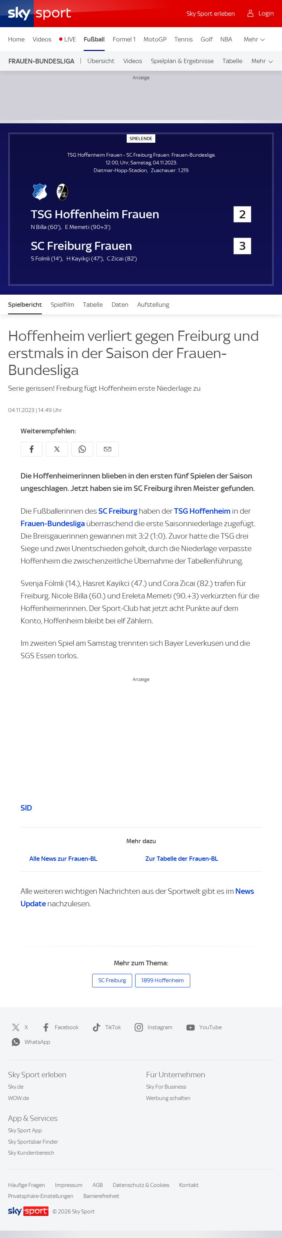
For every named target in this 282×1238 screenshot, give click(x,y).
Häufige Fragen (26, 1185)
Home (16, 39)
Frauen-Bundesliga (41, 61)
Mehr (251, 39)
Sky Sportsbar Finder (33, 1142)
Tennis (183, 39)
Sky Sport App (25, 1130)
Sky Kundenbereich (31, 1153)
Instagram (160, 1027)
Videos (42, 39)
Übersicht (101, 61)
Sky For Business (166, 1087)
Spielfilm (62, 304)
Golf (207, 39)
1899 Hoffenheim (162, 980)
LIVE (70, 39)
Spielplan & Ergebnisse (182, 61)
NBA (226, 39)
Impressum (69, 1185)
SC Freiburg (117, 511)
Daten (120, 304)
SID (26, 807)
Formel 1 (124, 39)
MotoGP (155, 39)
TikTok (113, 1027)
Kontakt (189, 1185)
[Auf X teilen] (57, 449)
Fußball (94, 39)
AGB (98, 1185)
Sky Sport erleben (211, 13)
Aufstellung (153, 304)
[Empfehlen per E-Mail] (108, 449)
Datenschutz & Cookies (141, 1185)
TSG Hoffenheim (202, 511)
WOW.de (18, 1098)
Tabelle (232, 61)
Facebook (67, 1027)
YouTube (210, 1027)
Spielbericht (25, 304)
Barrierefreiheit (101, 1196)
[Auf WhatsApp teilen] (82, 449)
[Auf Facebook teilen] (32, 449)
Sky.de (16, 1087)
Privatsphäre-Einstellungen (40, 1196)
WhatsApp (37, 1042)
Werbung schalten (168, 1098)
